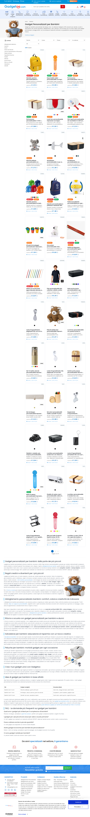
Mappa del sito (74, 796)
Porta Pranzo (7, 60)
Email (23, 1)
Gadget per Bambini (26, 790)
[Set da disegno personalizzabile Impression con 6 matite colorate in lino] (42, 404)
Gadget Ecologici (41, 781)
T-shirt (22, 795)
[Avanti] (58, 551)
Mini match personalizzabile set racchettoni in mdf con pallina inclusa (75, 120)
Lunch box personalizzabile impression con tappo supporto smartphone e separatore (55, 120)
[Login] (77, 7)
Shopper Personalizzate (80, 14)
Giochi (5, 47)
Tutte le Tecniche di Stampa (61, 788)
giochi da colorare (26, 713)
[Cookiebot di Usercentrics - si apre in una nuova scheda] (9, 814)
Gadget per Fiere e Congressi (44, 786)
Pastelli (6, 56)
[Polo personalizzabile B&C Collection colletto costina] (62, 281)
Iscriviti (67, 768)
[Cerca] (62, 6)
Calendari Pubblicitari (51, 14)
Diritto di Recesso (74, 791)
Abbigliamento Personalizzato (19, 14)
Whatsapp (16, 1)
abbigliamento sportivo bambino (38, 612)
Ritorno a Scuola (8, 62)
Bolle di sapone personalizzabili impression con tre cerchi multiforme (34, 495)
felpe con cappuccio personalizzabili (18, 603)
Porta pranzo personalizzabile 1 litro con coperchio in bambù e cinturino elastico (75, 78)
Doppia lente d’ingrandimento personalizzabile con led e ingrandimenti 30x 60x (75, 412)
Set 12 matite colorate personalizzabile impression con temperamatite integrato (34, 371)
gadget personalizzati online (62, 701)
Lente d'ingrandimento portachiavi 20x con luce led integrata (75, 454)
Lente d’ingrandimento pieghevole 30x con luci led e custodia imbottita (34, 330)
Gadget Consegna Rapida (43, 779)
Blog (71, 779)
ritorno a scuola (11, 590)
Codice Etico (73, 785)
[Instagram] (12, 790)
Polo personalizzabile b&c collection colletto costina (54, 289)
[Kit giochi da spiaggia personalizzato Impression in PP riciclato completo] (42, 237)
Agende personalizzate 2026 (28, 783)
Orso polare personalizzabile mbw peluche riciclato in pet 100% (53, 246)
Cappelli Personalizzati (26, 788)
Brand (71, 781)
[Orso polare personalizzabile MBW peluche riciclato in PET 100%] (62, 237)
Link (64, 771)
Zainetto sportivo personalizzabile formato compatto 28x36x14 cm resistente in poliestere (33, 202)
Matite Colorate (8, 53)
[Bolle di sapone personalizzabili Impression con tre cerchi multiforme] (42, 486)
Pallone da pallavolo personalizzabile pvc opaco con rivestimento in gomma (75, 202)
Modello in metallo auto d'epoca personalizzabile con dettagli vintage (33, 454)
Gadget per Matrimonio (43, 788)
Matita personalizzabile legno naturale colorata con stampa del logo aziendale (34, 289)
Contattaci (73, 789)
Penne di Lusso (25, 793)
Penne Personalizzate (72, 14)
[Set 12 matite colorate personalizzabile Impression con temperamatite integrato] (42, 363)
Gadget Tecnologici (26, 792)
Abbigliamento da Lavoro (27, 781)
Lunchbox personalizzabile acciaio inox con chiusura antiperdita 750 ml (55, 454)
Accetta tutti (78, 802)
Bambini (8, 40)
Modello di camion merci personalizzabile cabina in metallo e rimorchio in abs (54, 495)
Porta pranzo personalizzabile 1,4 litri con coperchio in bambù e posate (34, 120)
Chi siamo (72, 783)
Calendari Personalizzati (27, 786)
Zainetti (6, 65)
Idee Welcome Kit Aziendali (61, 786)
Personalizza (77, 806)
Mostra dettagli (22, 814)
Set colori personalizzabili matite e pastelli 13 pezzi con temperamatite (54, 412)
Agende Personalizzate (27, 14)
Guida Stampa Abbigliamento (61, 783)
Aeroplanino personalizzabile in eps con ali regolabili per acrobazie (55, 161)
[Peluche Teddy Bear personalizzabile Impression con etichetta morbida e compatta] (62, 322)
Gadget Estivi (73, 1)
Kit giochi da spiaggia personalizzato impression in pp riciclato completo (34, 246)
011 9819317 (9, 1)
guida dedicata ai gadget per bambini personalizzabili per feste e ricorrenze (60, 704)
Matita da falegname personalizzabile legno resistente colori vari (74, 248)
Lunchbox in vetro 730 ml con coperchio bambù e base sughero (75, 536)
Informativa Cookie (75, 793)
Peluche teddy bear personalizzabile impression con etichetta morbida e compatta (55, 330)
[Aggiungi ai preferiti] (41, 52)
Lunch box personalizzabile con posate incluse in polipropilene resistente (75, 330)
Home (26, 21)
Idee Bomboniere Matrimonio (61, 785)
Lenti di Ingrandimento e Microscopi (13, 51)
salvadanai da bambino (10, 636)
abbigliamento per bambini (50, 566)
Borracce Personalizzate (35, 14)
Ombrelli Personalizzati (64, 14)
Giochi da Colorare (8, 49)
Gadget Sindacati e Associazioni (42, 791)
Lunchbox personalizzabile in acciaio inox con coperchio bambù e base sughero (75, 495)
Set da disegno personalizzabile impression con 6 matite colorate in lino (34, 412)
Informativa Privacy (75, 795)
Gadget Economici (57, 14)
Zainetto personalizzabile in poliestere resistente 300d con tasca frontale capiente (55, 204)
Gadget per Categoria (12, 15)
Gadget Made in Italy (42, 785)
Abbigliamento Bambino (10, 44)
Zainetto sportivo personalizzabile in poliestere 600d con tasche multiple (34, 78)
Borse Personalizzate (43, 14)
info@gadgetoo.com (12, 787)
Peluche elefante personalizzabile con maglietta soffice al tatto (33, 161)
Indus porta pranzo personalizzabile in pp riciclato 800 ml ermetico (74, 289)
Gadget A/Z (7, 14)
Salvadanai (7, 64)
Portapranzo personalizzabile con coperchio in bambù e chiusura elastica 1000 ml (75, 161)
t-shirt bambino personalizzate (24, 580)
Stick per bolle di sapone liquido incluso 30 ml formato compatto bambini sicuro (55, 536)
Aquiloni (6, 46)
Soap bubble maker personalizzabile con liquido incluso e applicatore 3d (55, 78)
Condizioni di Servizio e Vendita (76, 787)
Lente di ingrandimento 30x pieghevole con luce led (55, 371)
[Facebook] (5, 790)
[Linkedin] (15, 790)
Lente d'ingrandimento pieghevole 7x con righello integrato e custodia (34, 536)
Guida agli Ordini (58, 781)
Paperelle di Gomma (9, 55)
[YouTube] (9, 790)
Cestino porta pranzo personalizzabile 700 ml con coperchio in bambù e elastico (75, 371)
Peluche (6, 58)
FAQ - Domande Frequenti (60, 779)
